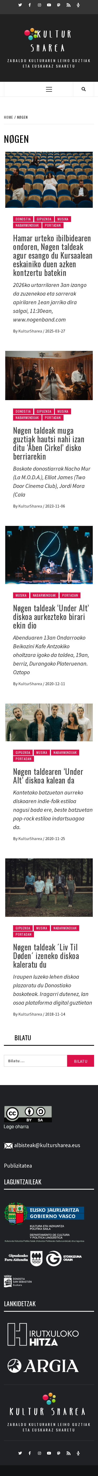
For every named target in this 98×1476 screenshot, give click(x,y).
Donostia (23, 219)
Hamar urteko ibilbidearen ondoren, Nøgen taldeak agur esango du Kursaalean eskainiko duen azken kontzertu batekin (53, 255)
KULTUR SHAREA (49, 1411)
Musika (62, 219)
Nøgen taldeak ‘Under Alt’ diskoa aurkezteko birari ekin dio (51, 616)
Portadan (53, 225)
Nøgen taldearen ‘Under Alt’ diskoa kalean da (48, 775)
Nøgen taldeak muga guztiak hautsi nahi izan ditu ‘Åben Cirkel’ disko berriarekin (48, 443)
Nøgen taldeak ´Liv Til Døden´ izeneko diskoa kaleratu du (46, 955)
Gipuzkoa (44, 219)
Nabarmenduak (27, 225)
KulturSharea (30, 331)
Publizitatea (18, 1165)
